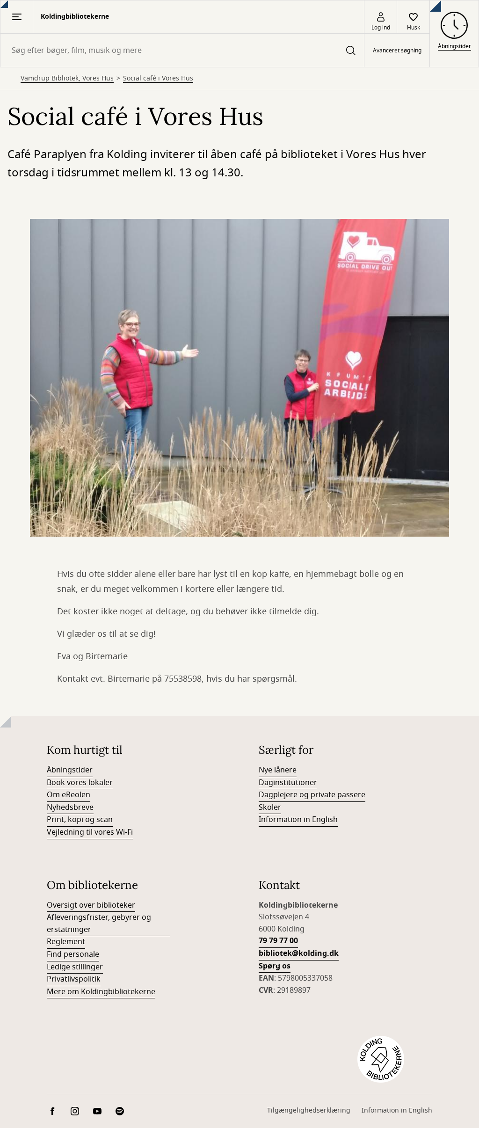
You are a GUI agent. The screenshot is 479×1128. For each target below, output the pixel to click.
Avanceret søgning (397, 50)
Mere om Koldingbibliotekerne (101, 991)
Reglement (66, 941)
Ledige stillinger (75, 967)
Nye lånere (278, 770)
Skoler (270, 807)
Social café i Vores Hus (158, 78)
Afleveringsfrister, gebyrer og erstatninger (99, 923)
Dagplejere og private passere (312, 795)
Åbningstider (70, 770)
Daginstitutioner (288, 782)
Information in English (298, 819)
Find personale (73, 954)
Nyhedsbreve (70, 807)
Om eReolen (68, 795)
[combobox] (182, 50)
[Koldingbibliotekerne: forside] (380, 1059)
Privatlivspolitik (74, 979)
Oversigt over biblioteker (91, 905)
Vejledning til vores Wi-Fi (90, 832)
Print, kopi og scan (80, 819)
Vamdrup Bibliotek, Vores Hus (67, 78)
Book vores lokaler (80, 782)
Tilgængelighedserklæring (308, 1110)
